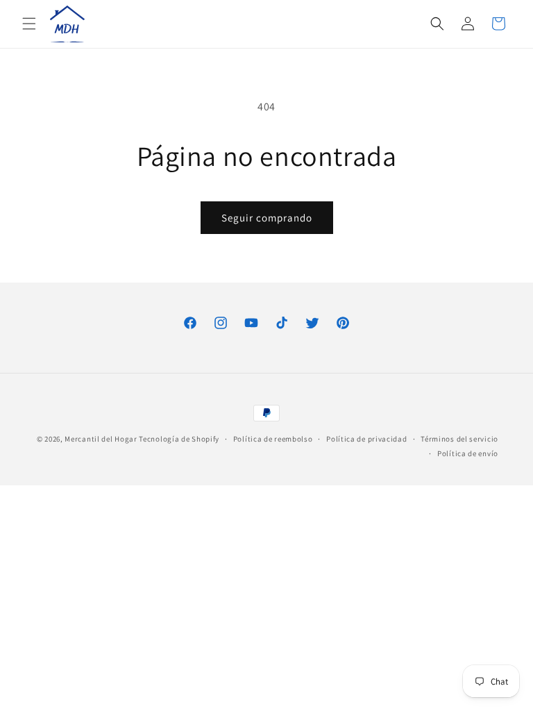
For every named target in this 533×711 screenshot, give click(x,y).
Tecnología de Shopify (179, 439)
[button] (29, 23)
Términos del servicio (459, 439)
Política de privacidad (366, 439)
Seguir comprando (266, 217)
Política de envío (467, 453)
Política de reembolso (273, 439)
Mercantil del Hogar (101, 439)
